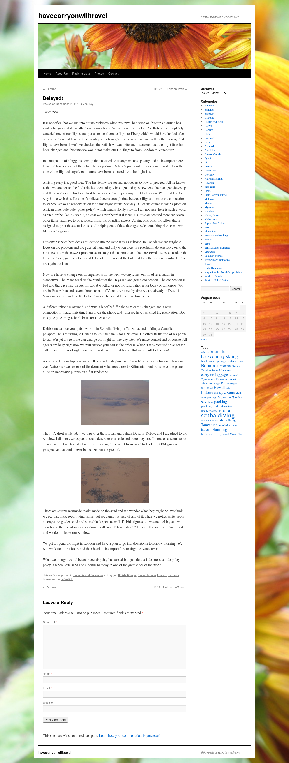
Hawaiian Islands (214, 178)
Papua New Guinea (215, 223)
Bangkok (209, 109)
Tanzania (173, 575)
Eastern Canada (213, 154)
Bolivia (208, 125)
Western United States (216, 280)
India (228, 388)
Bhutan (233, 361)
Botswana (224, 365)
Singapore (210, 251)
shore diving (228, 420)
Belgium (209, 117)
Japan (208, 190)
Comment (50, 622)
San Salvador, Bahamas (217, 247)
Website (48, 702)
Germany (209, 174)
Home (47, 73)
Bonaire (209, 130)
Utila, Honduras (213, 268)
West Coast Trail (233, 434)
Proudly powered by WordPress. (222, 752)
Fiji (206, 162)
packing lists (210, 406)
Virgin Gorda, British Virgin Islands (224, 272)
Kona (230, 392)
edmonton (207, 383)
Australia (209, 105)
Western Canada (213, 276)
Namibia (209, 211)
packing (220, 401)
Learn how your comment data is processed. (130, 735)
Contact (113, 73)
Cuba (207, 142)
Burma (236, 366)
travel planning (214, 429)
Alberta (205, 352)
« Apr (204, 339)
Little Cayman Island (216, 195)
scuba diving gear (210, 420)
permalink (67, 579)
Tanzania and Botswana (88, 575)
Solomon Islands (214, 255)
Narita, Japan (212, 215)
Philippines (211, 231)
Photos (99, 73)
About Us (62, 73)
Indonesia (210, 186)
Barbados (210, 113)
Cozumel (209, 138)
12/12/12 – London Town (170, 89)
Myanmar (210, 207)
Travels (208, 264)
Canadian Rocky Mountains (216, 370)
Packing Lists (81, 73)
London (162, 575)
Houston (209, 182)
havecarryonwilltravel (72, 15)
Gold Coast (207, 388)
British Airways (127, 575)
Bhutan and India (214, 121)
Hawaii (219, 387)
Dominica (210, 150)
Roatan (208, 239)
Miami (208, 203)
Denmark (209, 146)
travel (237, 425)
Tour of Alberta (225, 425)
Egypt (208, 158)
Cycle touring (208, 379)
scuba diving (218, 414)
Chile (207, 134)
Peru (207, 227)
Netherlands (211, 219)
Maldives (209, 199)
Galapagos (210, 170)
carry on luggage (214, 374)
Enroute (49, 89)
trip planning (211, 434)
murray (89, 104)
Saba (207, 243)
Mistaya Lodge (209, 397)
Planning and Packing (216, 235)
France (208, 166)
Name (47, 673)
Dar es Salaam (147, 575)
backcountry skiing (219, 356)
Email (47, 688)
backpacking (210, 360)
